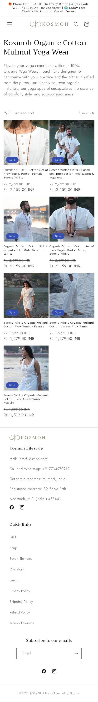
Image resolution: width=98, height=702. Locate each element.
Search (15, 580)
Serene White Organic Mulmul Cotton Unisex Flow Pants (71, 324)
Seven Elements (21, 558)
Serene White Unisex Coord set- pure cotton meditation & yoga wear (71, 173)
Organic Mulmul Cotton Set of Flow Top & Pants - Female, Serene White (26, 173)
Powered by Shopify (66, 693)
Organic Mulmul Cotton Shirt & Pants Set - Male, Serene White (25, 250)
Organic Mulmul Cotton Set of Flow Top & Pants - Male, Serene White (71, 250)
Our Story (17, 569)
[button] (9, 24)
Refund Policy (20, 612)
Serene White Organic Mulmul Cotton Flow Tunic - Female (26, 324)
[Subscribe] (76, 653)
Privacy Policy (20, 590)
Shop (13, 547)
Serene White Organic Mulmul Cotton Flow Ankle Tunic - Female (26, 399)
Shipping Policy (21, 601)
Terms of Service (22, 623)
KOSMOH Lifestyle (41, 693)
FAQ (13, 537)
